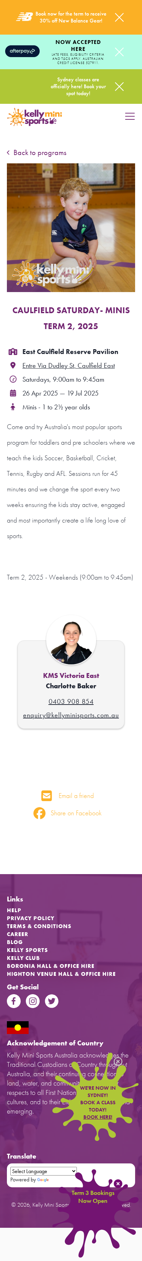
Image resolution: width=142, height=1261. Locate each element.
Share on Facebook (75, 812)
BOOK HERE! (97, 1117)
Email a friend (75, 795)
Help (14, 910)
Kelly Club (23, 958)
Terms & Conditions (39, 926)
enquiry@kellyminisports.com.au (71, 714)
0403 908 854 (71, 701)
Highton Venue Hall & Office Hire (61, 974)
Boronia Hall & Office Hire (50, 966)
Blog (15, 942)
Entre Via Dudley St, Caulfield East (68, 365)
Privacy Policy (30, 918)
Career (17, 934)
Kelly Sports (27, 950)
